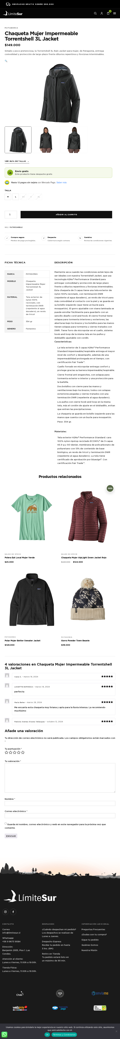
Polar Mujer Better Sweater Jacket (22, 640)
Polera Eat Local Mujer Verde (20, 557)
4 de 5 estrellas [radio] (18, 752)
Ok (47, 1034)
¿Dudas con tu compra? (94, 934)
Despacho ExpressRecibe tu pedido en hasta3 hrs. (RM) (56, 945)
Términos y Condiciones (64, 1034)
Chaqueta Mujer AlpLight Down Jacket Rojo (83, 557)
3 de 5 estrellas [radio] (14, 752)
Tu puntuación (13, 749)
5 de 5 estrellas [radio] (23, 752)
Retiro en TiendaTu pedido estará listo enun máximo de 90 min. (55, 957)
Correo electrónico (16, 811)
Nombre (10, 799)
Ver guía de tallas (17, 161)
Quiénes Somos (90, 945)
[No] (116, 1031)
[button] (6, 61)
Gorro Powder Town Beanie (75, 640)
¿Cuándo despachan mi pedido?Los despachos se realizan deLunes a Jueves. (59, 933)
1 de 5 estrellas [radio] (6, 752)
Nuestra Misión (89, 950)
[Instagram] (5, 912)
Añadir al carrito (66, 214)
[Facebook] (13, 912)
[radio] (8, 197)
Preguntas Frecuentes (93, 929)
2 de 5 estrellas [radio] (10, 752)
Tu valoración (13, 761)
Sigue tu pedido (90, 940)
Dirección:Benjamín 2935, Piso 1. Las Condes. (16, 950)
